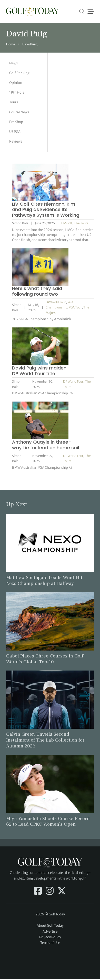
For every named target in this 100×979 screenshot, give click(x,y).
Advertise (50, 931)
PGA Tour (75, 307)
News (13, 63)
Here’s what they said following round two (37, 291)
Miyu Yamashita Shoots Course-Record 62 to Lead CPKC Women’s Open (48, 821)
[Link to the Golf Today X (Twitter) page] (61, 891)
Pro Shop (16, 122)
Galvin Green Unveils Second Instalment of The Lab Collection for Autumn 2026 (45, 740)
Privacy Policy (50, 937)
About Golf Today (50, 925)
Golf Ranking (19, 73)
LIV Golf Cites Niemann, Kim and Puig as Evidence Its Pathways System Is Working (45, 209)
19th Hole (16, 92)
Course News (19, 112)
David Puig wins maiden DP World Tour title (39, 371)
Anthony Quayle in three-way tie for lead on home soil (45, 445)
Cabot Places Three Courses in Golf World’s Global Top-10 (44, 659)
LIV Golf (66, 223)
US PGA (15, 131)
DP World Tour (56, 302)
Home (10, 44)
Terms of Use (50, 943)
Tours (13, 102)
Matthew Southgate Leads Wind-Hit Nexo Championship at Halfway (44, 580)
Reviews (15, 141)
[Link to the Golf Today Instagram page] (50, 891)
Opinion (15, 83)
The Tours (81, 223)
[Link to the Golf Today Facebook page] (38, 891)
